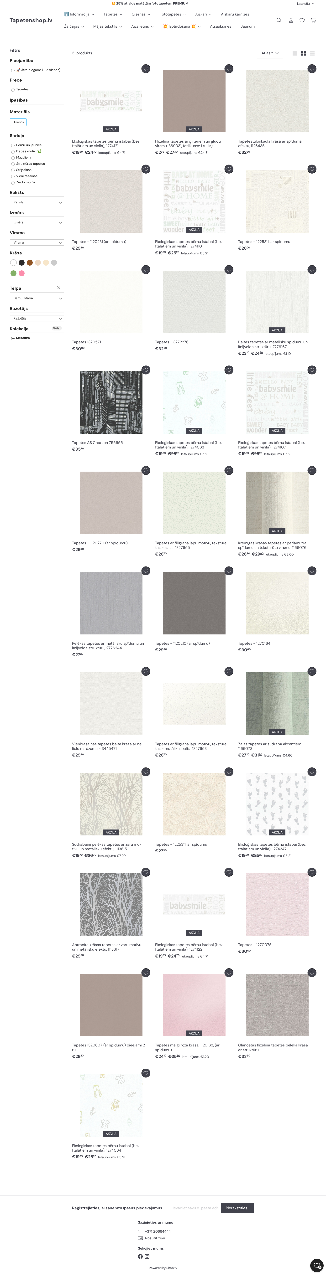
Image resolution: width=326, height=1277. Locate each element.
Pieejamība (21, 60)
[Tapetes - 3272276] (194, 309)
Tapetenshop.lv (31, 20)
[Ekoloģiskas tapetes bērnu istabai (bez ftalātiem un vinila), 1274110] (194, 211)
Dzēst (59, 288)
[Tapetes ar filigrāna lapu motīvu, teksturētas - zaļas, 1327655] (194, 513)
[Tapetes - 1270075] (277, 912)
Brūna (30, 262)
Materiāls (20, 112)
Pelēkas (54, 262)
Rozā (22, 273)
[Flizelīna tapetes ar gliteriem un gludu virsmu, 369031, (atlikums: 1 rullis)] (194, 111)
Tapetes (111, 14)
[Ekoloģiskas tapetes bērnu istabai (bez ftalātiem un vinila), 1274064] (111, 1115)
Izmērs (17, 213)
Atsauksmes (220, 26)
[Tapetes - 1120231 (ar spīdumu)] (111, 209)
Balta (14, 262)
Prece (16, 80)
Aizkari (201, 14)
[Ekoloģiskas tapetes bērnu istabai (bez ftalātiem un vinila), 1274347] (277, 814)
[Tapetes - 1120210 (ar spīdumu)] (194, 611)
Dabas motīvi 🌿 (28, 151)
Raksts (17, 192)
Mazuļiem (23, 157)
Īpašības (19, 100)
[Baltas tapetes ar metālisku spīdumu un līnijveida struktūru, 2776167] (277, 312)
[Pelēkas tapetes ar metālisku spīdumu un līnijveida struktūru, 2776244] (111, 613)
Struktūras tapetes (30, 163)
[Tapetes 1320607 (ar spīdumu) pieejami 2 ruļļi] (111, 1015)
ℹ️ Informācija (77, 14)
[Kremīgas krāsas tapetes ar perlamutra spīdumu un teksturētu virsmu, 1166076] (277, 513)
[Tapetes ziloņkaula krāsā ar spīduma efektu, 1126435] (277, 111)
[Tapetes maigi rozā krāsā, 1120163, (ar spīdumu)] (194, 1015)
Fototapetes (171, 14)
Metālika (22, 338)
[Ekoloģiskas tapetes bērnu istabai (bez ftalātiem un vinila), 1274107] (277, 412)
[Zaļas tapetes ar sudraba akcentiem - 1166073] (277, 713)
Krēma (46, 262)
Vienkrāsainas (26, 176)
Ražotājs (19, 308)
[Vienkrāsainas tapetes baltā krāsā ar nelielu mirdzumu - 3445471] (111, 713)
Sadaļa (17, 136)
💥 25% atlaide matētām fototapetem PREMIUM (149, 3)
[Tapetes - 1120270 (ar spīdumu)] (111, 510)
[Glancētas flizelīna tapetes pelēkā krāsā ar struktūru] (277, 1015)
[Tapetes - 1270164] (277, 611)
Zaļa (14, 273)
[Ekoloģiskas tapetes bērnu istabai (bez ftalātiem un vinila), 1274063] (194, 412)
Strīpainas (23, 170)
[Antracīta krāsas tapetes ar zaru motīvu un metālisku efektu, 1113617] (111, 914)
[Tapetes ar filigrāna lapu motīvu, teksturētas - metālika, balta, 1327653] (194, 713)
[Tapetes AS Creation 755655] (111, 410)
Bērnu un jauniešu (29, 145)
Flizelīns (18, 122)
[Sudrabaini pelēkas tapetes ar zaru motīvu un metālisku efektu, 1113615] (111, 814)
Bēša (38, 262)
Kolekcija (19, 329)
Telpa (15, 288)
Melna (22, 262)
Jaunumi (248, 26)
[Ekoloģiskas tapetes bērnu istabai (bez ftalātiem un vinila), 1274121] (111, 111)
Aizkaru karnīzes (235, 14)
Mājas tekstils (105, 26)
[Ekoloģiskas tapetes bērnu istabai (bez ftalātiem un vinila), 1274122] (194, 914)
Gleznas (139, 14)
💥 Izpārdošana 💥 (180, 26)
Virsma (17, 233)
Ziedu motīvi (25, 182)
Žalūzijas (72, 26)
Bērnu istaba (23, 298)
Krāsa (16, 253)
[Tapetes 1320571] (111, 309)
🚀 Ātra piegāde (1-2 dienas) (37, 70)
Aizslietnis (140, 26)
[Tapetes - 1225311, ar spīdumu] (277, 209)
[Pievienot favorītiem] (146, 68)
